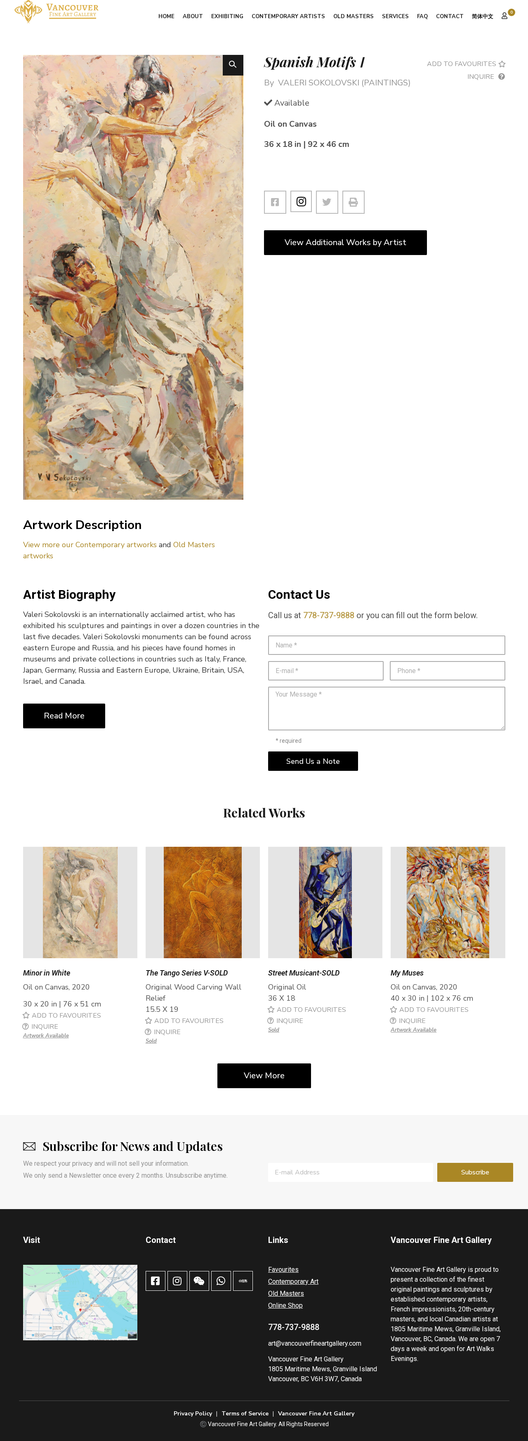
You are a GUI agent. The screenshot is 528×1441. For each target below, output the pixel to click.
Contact (450, 16)
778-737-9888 (328, 615)
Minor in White (46, 973)
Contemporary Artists (288, 16)
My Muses (407, 973)
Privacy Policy (193, 1413)
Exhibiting (227, 16)
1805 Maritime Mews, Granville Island (322, 1369)
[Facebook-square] (155, 1281)
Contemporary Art (293, 1281)
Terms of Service (245, 1413)
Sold (151, 1041)
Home (166, 16)
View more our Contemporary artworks (90, 545)
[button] (233, 65)
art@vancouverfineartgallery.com (314, 1343)
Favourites (283, 1269)
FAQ (422, 16)
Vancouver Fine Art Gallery (306, 1359)
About (193, 16)
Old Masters (353, 16)
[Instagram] (301, 201)
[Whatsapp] (221, 1281)
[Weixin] (199, 1281)
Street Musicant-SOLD (303, 973)
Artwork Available (46, 1035)
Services (395, 16)
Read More (64, 715)
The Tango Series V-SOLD (187, 973)
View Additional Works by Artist (345, 242)
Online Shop (285, 1305)
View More (264, 1075)
